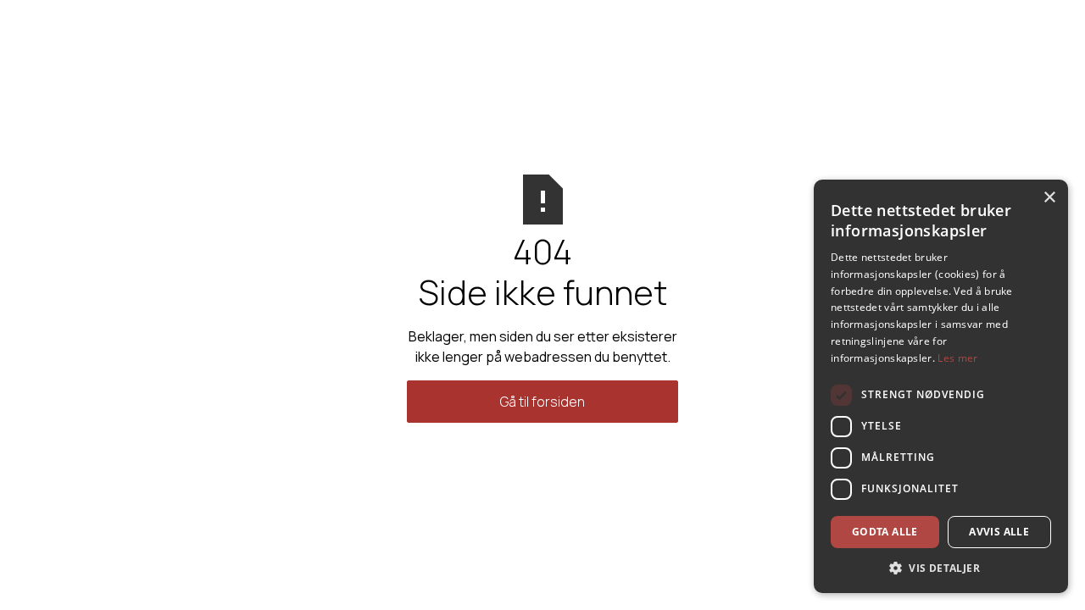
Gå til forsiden (542, 401)
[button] (941, 567)
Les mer (957, 358)
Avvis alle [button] (999, 531)
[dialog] (941, 386)
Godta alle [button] (885, 531)
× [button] (1049, 197)
